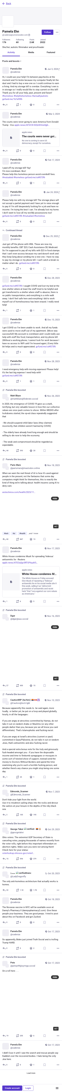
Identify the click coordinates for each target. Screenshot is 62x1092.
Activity (11, 52)
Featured (51, 52)
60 (17, 42)
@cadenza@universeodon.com (15, 35)
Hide (55, 498)
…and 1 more (33, 533)
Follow (47, 32)
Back (8, 3)
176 (4, 42)
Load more (31, 1073)
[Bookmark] (44, 104)
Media (31, 52)
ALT (55, 526)
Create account (12, 1088)
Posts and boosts (10, 61)
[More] (58, 104)
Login (28, 1088)
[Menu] (57, 32)
